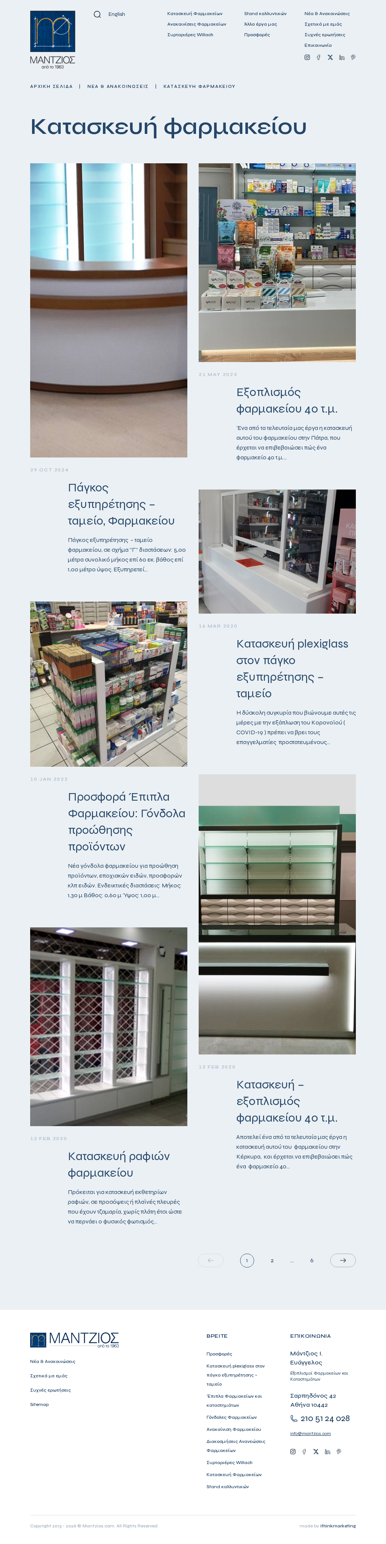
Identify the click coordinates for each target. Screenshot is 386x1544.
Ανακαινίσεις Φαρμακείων (196, 24)
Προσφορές (257, 34)
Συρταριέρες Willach (190, 34)
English (117, 14)
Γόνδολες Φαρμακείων (232, 1417)
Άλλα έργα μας (260, 24)
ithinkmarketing (338, 1526)
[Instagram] (307, 57)
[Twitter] (330, 57)
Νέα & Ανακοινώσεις (327, 13)
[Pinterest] (353, 57)
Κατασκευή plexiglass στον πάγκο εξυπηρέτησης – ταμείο (236, 1375)
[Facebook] (318, 57)
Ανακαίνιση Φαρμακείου (234, 1429)
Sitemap (39, 1404)
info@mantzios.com (310, 1433)
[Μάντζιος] (52, 40)
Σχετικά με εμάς (323, 24)
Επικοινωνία (318, 45)
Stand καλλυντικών (265, 13)
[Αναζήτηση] (97, 14)
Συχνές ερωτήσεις (325, 34)
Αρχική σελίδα (51, 86)
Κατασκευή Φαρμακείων (194, 13)
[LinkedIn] (342, 57)
